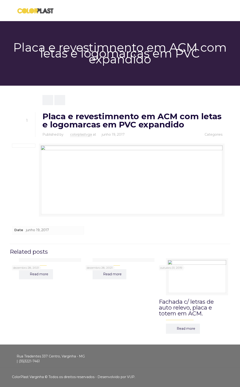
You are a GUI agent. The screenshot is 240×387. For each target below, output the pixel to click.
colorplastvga (81, 134)
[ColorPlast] (35, 10)
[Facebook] (214, 377)
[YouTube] (220, 377)
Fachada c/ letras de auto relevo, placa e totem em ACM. (186, 307)
